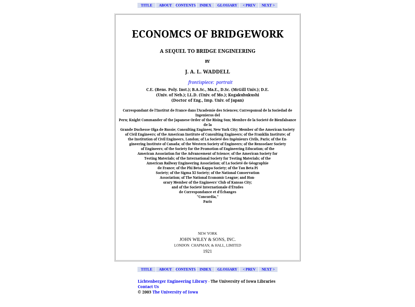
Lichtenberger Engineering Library (172, 281)
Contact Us (148, 286)
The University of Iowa (175, 292)
